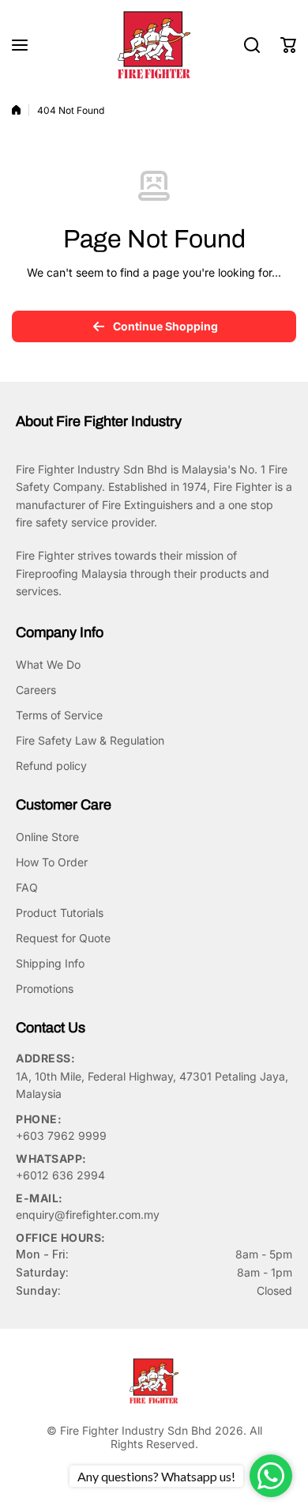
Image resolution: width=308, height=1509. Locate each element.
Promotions (44, 988)
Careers (36, 689)
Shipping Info (50, 963)
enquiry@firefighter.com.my (88, 1214)
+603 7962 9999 (61, 1135)
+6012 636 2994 (60, 1175)
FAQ (27, 887)
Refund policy (51, 765)
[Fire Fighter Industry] (154, 45)
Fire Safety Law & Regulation (90, 740)
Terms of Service (59, 715)
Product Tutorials (59, 912)
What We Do (48, 664)
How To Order (52, 862)
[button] (288, 45)
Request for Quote (63, 938)
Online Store (47, 836)
